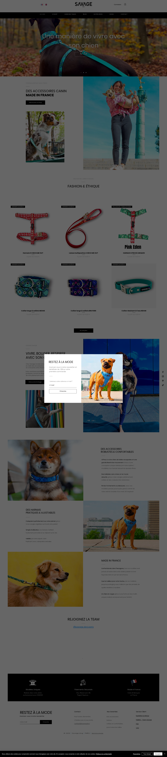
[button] (121, 356)
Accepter (158, 754)
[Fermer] (165, 753)
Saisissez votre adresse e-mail (60, 381)
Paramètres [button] (136, 754)
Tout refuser (147, 754)
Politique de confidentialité (104, 754)
